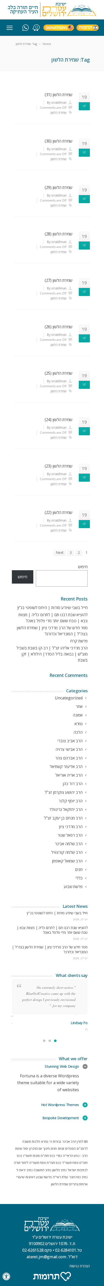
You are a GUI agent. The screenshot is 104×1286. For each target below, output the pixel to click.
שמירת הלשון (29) (58, 187)
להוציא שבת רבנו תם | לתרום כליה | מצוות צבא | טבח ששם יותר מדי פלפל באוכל (52, 930)
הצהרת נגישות (79, 1266)
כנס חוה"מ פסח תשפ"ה (45, 1162)
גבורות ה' (55, 1141)
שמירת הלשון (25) (58, 373)
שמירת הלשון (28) (58, 234)
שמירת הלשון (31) (58, 94)
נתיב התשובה (42, 1170)
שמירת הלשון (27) (58, 280)
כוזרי (59, 1155)
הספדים (70, 1148)
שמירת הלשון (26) (58, 327)
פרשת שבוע (44, 1177)
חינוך (46, 1148)
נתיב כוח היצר (78, 1177)
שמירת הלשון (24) (58, 419)
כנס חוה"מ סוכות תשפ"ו (39, 1155)
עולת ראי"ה (60, 1177)
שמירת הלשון (58, 113)
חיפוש (83, 566)
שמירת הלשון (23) (58, 466)
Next (60, 552)
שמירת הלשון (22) (58, 512)
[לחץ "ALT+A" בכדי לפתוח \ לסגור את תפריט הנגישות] (6, 1276)
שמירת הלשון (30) (58, 141)
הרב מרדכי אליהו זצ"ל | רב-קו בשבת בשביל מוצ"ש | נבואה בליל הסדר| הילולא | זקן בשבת (52, 654)
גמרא (44, 1141)
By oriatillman (57, 102)
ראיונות (30, 1177)
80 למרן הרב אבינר (75, 1141)
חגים (54, 1148)
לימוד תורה (21, 1162)
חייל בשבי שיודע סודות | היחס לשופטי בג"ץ (52, 607)
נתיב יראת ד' (24, 1170)
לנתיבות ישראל (78, 1170)
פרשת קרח (79, 641)
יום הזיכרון (35, 1148)
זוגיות (61, 1148)
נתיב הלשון (59, 1170)
